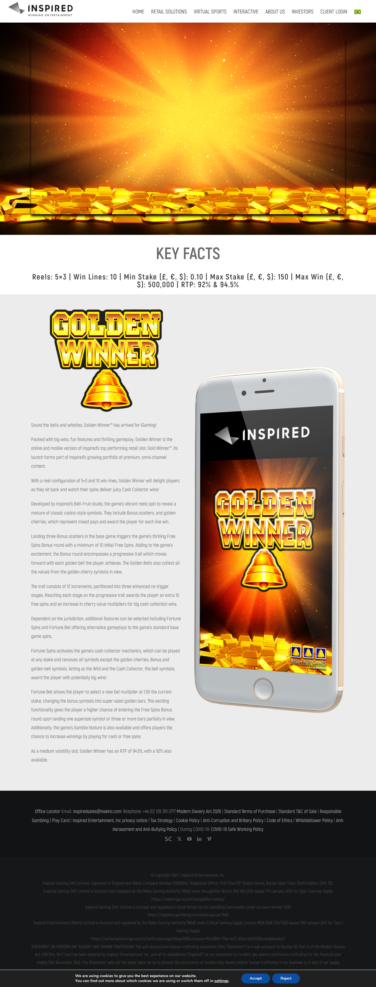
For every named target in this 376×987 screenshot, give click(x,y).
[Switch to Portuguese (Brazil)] (357, 11)
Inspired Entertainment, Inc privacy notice (110, 820)
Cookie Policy (188, 820)
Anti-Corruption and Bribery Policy (233, 820)
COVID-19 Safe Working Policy (237, 829)
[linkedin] (199, 839)
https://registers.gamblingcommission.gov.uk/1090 (188, 915)
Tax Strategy (162, 820)
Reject (285, 978)
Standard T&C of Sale (298, 811)
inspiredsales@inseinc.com (97, 811)
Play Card (60, 820)
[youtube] (189, 839)
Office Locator (47, 811)
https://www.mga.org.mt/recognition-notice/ (188, 899)
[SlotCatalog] (168, 839)
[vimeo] (209, 839)
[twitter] (179, 839)
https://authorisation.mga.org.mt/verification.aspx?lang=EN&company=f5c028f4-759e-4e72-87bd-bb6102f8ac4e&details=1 (188, 939)
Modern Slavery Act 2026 (199, 811)
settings (221, 980)
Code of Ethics (279, 820)
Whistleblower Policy (314, 820)
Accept (256, 978)
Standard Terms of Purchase (249, 811)
